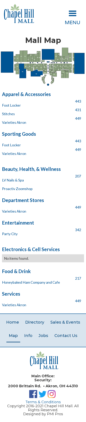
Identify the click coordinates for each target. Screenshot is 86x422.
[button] (72, 16)
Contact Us (65, 335)
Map (13, 335)
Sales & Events (65, 322)
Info (28, 335)
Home (12, 322)
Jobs (43, 335)
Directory (34, 322)
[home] (18, 13)
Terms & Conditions (43, 402)
